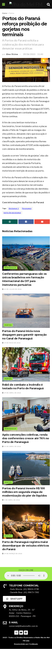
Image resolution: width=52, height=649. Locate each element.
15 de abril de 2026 (12, 446)
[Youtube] (21, 633)
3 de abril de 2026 (12, 500)
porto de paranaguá (12, 212)
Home (4, 13)
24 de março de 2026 (13, 553)
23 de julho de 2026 (13, 289)
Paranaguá (26, 208)
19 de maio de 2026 (12, 343)
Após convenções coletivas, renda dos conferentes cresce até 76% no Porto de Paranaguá (25, 438)
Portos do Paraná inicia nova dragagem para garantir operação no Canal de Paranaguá (24, 335)
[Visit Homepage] (25, 4)
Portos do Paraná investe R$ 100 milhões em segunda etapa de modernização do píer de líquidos (24, 492)
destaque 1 (14, 208)
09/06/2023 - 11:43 (33, 54)
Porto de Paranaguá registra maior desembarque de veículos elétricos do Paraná (25, 545)
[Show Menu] (3, 4)
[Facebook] (26, 633)
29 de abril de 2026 (12, 393)
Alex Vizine (12, 54)
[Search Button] (48, 4)
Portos (11, 13)
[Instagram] (16, 633)
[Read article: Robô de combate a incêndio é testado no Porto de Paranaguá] (26, 364)
